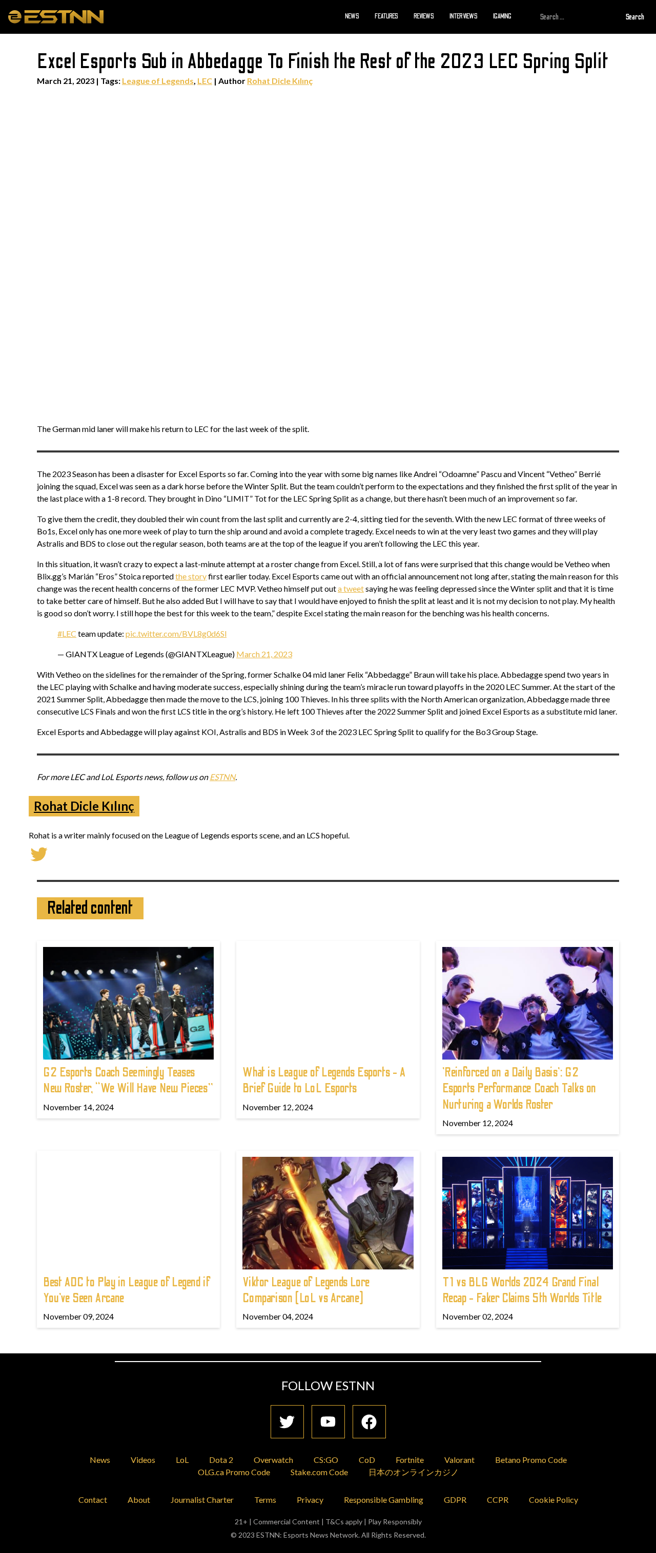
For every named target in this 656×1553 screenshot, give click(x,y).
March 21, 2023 (264, 654)
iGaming (502, 16)
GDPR (455, 1499)
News (352, 16)
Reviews (424, 16)
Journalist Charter (202, 1499)
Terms (265, 1499)
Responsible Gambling (383, 1499)
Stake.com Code (319, 1472)
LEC (204, 80)
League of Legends (158, 80)
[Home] (56, 16)
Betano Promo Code (531, 1459)
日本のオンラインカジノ (413, 1472)
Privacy (310, 1499)
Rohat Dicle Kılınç (280, 80)
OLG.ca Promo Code (234, 1472)
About (139, 1499)
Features (386, 16)
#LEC (66, 633)
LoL (182, 1459)
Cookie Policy (553, 1499)
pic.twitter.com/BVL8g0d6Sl (176, 633)
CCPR (497, 1499)
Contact (92, 1499)
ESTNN (222, 777)
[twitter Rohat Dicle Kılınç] (39, 853)
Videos (143, 1459)
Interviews (463, 16)
